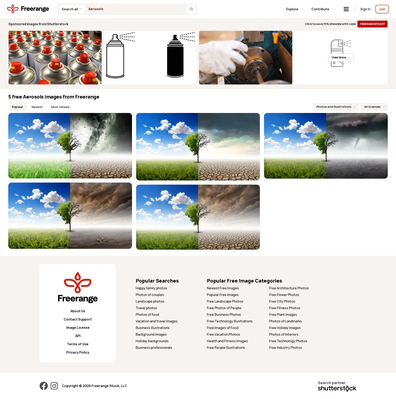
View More (339, 57)
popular (17, 107)
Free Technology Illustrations (230, 321)
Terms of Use (77, 344)
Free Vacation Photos (223, 334)
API (77, 336)
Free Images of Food (222, 327)
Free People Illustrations (226, 347)
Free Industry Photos (285, 347)
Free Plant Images (283, 314)
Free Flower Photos (284, 294)
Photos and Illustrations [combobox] (333, 107)
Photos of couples (150, 294)
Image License (78, 327)
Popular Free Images (223, 294)
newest (37, 107)
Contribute (320, 9)
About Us (78, 311)
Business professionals (154, 347)
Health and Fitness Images (227, 341)
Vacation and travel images (157, 321)
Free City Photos (282, 301)
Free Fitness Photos (284, 308)
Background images (151, 334)
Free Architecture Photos (289, 288)
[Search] (191, 9)
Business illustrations (153, 327)
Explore (292, 9)
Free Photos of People (224, 308)
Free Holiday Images (285, 327)
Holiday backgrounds (152, 341)
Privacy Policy (77, 352)
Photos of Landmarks (285, 321)
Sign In (365, 9)
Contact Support (78, 319)
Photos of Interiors (283, 334)
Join (382, 9)
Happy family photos (151, 288)
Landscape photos (150, 301)
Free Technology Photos (288, 341)
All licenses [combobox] (372, 107)
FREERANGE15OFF (372, 24)
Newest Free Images (223, 288)
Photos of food (147, 314)
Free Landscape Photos (225, 301)
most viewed (60, 107)
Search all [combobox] (70, 9)
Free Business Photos (224, 314)
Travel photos (146, 308)
